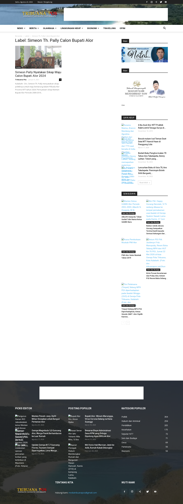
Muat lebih (144, 182)
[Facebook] (147, 2)
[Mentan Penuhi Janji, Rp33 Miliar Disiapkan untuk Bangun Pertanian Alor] (22, 428)
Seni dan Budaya (128, 213)
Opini (122, 28)
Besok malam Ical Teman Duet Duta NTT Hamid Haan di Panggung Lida (152, 142)
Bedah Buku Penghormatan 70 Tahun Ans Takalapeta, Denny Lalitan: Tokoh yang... (152, 156)
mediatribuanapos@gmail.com (83, 492)
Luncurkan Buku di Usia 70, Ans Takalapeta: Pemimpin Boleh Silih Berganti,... (152, 170)
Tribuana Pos (20, 79)
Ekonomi (92, 28)
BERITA (33, 28)
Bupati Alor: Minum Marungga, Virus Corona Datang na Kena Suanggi (99, 419)
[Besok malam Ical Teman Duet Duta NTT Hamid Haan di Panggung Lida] (129, 142)
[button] (164, 28)
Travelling (109, 28)
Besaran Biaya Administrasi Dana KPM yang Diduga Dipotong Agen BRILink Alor (98, 433)
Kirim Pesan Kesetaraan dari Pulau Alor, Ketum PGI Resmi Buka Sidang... (157, 275)
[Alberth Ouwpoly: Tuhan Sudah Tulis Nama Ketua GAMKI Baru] (132, 207)
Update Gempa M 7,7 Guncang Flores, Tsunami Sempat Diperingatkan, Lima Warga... (46, 448)
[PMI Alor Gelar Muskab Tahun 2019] (132, 245)
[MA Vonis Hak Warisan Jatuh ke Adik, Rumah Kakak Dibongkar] (75, 461)
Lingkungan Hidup (71, 28)
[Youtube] (166, 2)
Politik (18, 67)
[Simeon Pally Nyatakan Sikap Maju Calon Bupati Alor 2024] (38, 57)
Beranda (18, 36)
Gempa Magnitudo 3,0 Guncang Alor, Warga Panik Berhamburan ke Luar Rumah (46, 433)
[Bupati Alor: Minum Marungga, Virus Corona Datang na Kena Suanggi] (75, 420)
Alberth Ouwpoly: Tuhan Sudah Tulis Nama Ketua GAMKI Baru (132, 219)
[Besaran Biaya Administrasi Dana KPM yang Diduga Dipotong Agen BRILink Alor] (75, 435)
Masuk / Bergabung (45, 2)
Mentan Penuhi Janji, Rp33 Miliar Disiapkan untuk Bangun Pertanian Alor (46, 419)
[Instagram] (151, 2)
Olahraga (48, 28)
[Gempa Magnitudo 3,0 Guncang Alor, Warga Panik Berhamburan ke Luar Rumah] (22, 438)
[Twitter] (161, 2)
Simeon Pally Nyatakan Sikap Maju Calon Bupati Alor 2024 (38, 73)
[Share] (156, 2)
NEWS (20, 28)
